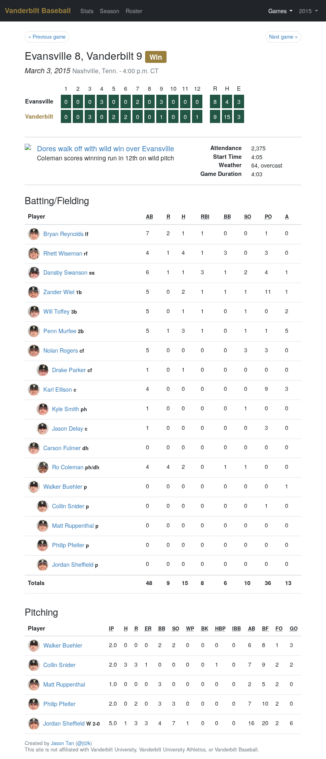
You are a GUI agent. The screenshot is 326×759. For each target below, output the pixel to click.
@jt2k (83, 743)
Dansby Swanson (65, 272)
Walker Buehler (62, 486)
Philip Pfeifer (68, 544)
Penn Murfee (59, 330)
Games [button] (278, 10)
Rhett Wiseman (62, 253)
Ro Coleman (67, 466)
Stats (86, 10)
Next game (283, 36)
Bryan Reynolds (63, 233)
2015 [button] (306, 10)
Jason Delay (67, 428)
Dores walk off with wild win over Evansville (105, 148)
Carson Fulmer (62, 447)
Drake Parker (69, 369)
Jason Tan (62, 743)
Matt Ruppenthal (73, 525)
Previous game (47, 36)
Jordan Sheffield (72, 564)
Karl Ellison (57, 389)
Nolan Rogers (60, 350)
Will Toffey (56, 311)
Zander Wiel (58, 291)
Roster (134, 10)
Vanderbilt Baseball (38, 10)
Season (109, 10)
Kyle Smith (65, 408)
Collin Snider (68, 505)
